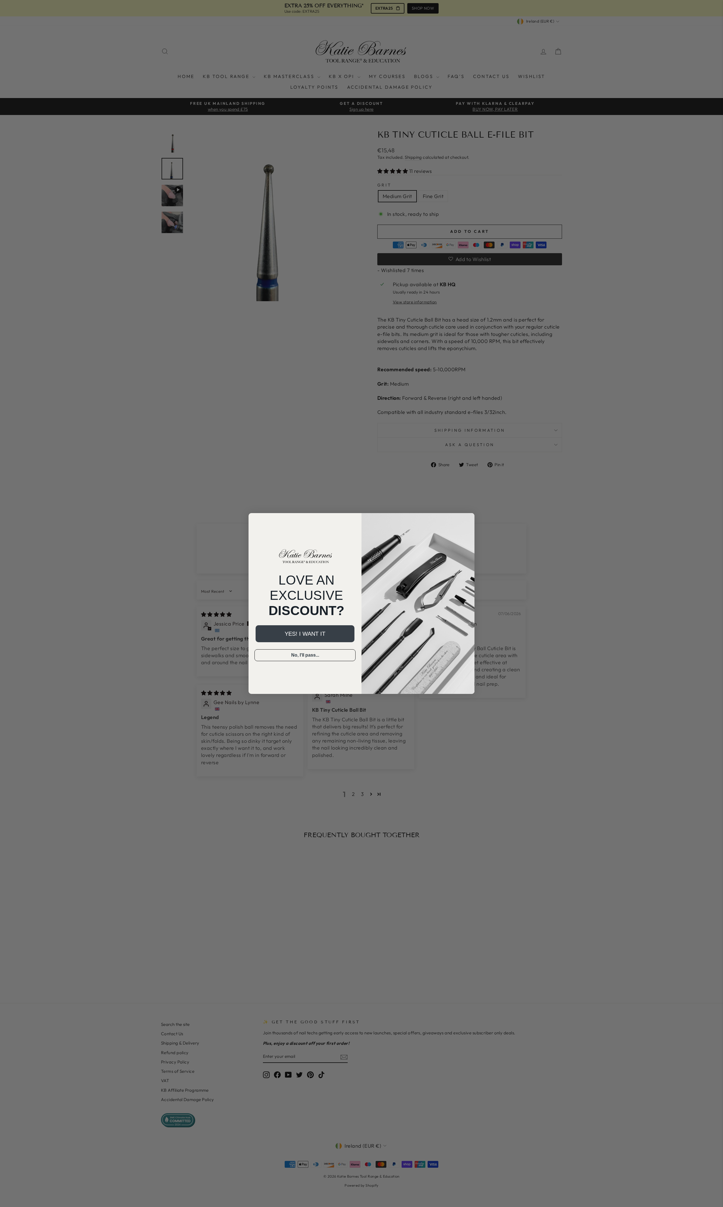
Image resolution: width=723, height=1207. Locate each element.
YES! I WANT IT (305, 634)
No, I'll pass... (305, 655)
